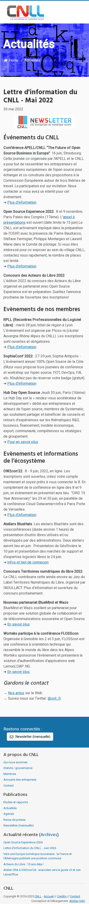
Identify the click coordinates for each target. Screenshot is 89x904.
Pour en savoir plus (22, 442)
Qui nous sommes (15, 762)
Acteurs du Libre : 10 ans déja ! (23, 864)
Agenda (8, 814)
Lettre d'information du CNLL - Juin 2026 (29, 848)
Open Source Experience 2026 (23, 842)
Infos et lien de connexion (28, 562)
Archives (48, 835)
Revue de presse (14, 819)
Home (13, 60)
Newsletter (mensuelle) (32, 737)
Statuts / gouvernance (17, 768)
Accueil (49, 896)
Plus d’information (21, 202)
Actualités (32, 60)
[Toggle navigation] (79, 13)
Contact (8, 785)
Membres (9, 774)
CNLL (38, 896)
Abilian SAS (77, 901)
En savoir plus (18, 624)
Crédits (61, 896)
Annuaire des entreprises (19, 779)
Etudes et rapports (15, 802)
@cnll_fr (54, 698)
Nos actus (16, 693)
